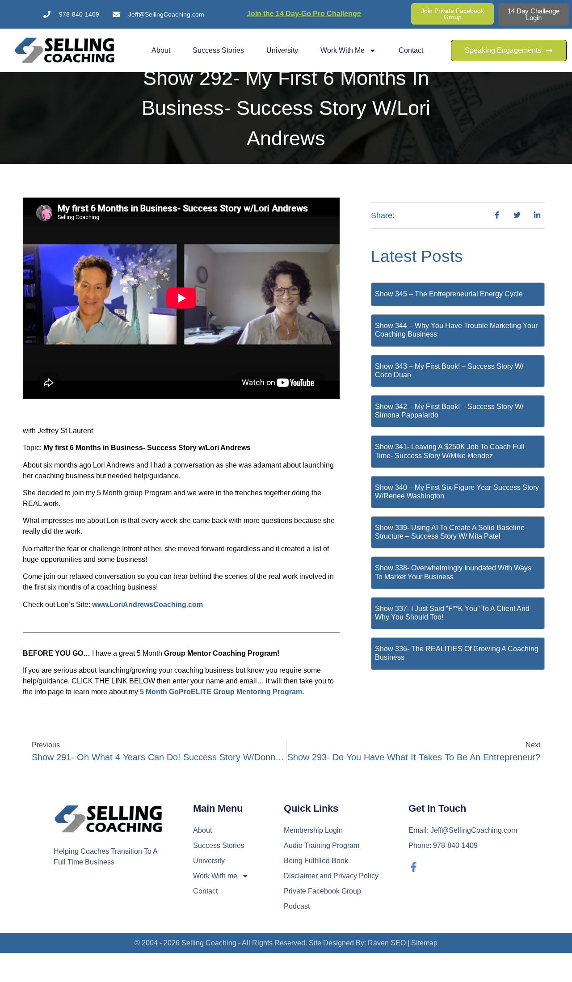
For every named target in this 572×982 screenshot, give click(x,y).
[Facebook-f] (413, 867)
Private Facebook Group (322, 891)
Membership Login (313, 830)
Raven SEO (387, 943)
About (160, 50)
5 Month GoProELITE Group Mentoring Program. (222, 691)
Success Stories (218, 50)
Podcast (297, 906)
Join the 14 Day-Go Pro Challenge (304, 13)
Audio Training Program (321, 845)
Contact (411, 50)
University (282, 50)
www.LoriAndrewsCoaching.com (147, 604)
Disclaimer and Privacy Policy (331, 876)
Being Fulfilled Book (316, 860)
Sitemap (424, 943)
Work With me (342, 50)
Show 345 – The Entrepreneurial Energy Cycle (449, 294)
